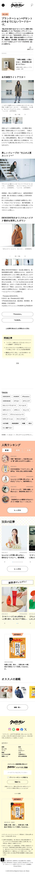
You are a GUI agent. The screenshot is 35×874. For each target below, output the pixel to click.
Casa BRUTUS (22, 860)
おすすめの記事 (6, 754)
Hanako (4, 862)
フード (3, 750)
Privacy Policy (17, 866)
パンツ (5, 414)
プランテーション (8, 419)
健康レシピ (5, 756)
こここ (11, 864)
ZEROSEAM (7, 401)
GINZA (28, 860)
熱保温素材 (15, 423)
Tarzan (15, 862)
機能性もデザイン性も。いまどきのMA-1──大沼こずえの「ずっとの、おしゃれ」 (18, 353)
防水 (30, 423)
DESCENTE (6, 396)
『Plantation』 (18, 314)
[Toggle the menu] (3, 5)
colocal (19, 862)
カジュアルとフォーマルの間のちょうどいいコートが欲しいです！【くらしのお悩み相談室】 (18, 348)
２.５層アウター (7, 427)
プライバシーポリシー (22, 786)
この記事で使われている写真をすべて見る (17, 328)
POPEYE (15, 860)
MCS (15, 864)
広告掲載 (29, 864)
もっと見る (17, 510)
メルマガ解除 (17, 793)
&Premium (9, 862)
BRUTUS (9, 860)
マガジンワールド (21, 864)
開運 (3, 752)
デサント (17, 410)
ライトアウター (21, 419)
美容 (19, 747)
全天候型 (5, 423)
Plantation (25, 396)
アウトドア (26, 401)
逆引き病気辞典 (22, 756)
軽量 (23, 423)
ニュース (26, 410)
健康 (3, 747)
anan (5, 860)
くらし (20, 748)
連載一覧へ (17, 707)
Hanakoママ (26, 862)
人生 (19, 752)
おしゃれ (5, 14)
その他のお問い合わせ (10, 836)
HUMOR (16, 396)
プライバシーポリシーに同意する (18, 777)
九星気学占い (22, 754)
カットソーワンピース (9, 405)
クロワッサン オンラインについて (10, 834)
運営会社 (22, 834)
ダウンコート (7, 410)
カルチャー (21, 750)
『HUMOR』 (17, 320)
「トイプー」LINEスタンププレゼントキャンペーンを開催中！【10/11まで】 (18, 343)
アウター (17, 401)
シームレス (22, 405)
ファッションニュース (17, 414)
